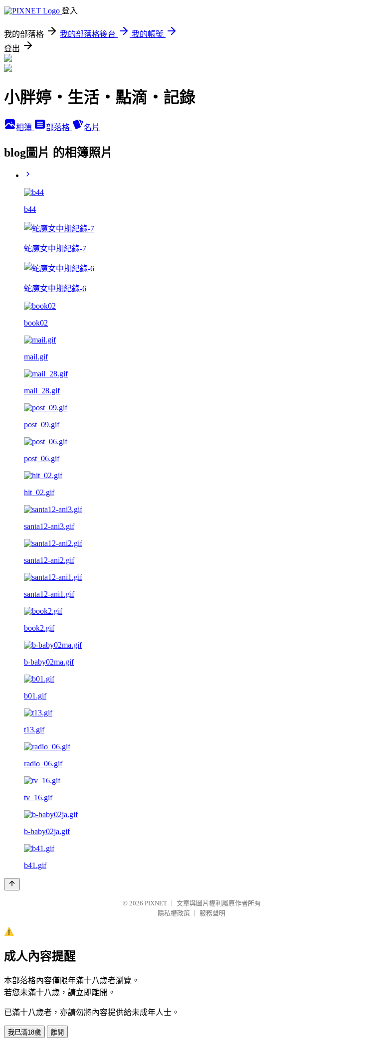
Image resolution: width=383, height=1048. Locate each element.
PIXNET (156, 903)
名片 (92, 127)
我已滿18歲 (24, 1032)
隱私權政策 (174, 913)
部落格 (59, 127)
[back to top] (12, 884)
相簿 (25, 127)
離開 (57, 1032)
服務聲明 (212, 913)
